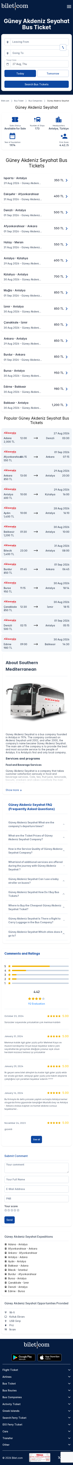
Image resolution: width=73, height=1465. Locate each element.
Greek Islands (10, 1410)
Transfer (7, 1438)
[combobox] (40, 41)
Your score (11, 1206)
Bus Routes (9, 1390)
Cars (5, 1431)
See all (36, 1139)
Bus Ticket (9, 1383)
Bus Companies (12, 1397)
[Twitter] (59, 1458)
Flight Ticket (10, 1369)
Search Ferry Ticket (14, 1417)
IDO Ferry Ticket (12, 1424)
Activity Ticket (11, 1404)
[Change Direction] (63, 47)
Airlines (7, 1376)
